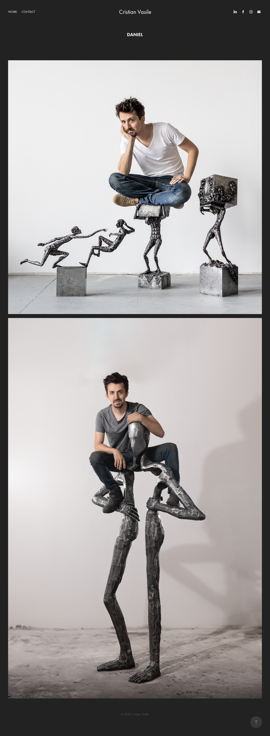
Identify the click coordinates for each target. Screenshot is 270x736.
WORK (12, 12)
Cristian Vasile (135, 11)
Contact (28, 12)
